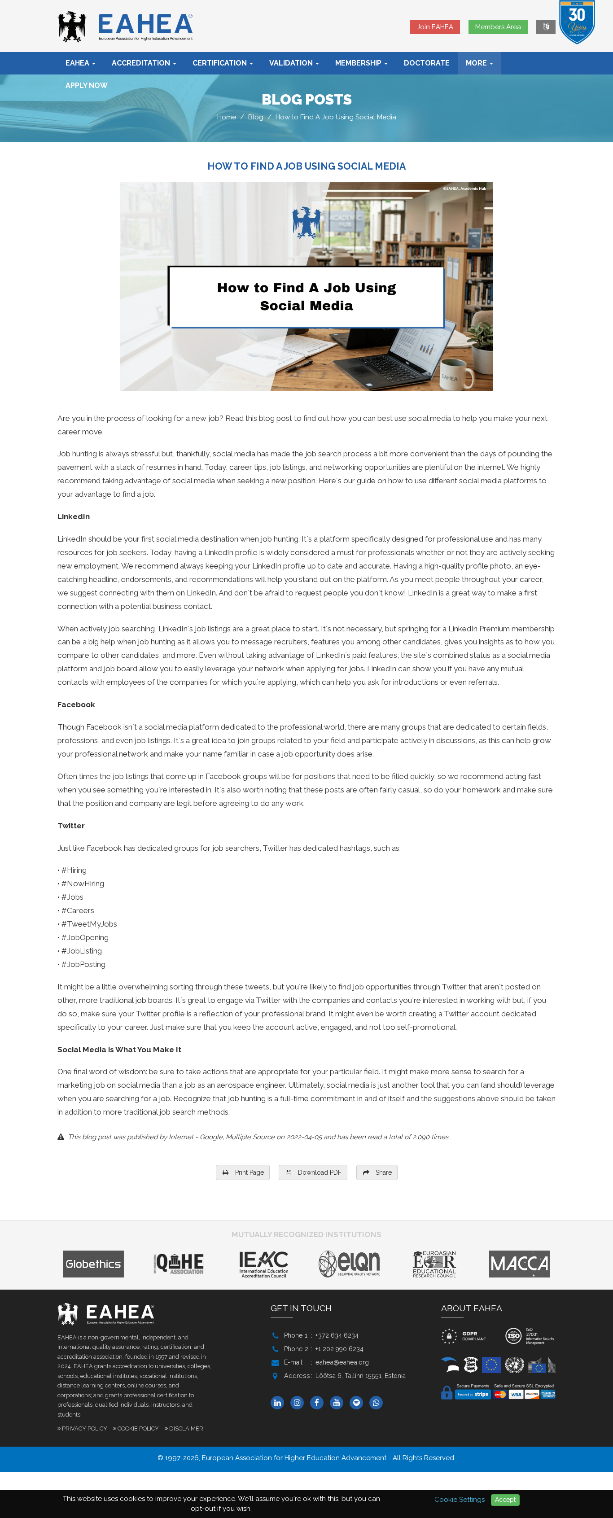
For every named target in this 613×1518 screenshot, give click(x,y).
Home (226, 117)
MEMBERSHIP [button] (359, 63)
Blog (255, 117)
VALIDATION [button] (292, 63)
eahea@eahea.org (342, 1362)
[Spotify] (359, 1403)
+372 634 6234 (337, 1335)
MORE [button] (477, 63)
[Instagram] (299, 1403)
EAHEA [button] (78, 63)
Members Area (498, 27)
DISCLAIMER (186, 1428)
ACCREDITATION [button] (142, 63)
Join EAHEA (435, 27)
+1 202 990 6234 (339, 1348)
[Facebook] (319, 1403)
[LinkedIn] (280, 1403)
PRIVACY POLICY (84, 1428)
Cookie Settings (459, 1500)
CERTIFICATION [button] (221, 63)
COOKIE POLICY (138, 1428)
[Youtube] (339, 1403)
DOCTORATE (427, 63)
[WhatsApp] (378, 1403)
